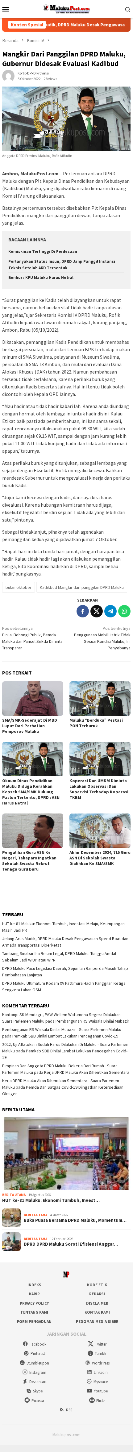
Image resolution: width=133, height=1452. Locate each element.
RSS (69, 1410)
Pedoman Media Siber (97, 1321)
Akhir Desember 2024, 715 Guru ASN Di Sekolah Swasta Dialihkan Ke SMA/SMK (100, 857)
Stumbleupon (38, 1363)
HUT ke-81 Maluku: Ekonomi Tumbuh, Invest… (51, 1200)
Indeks (34, 1285)
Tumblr (100, 1353)
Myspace (101, 1381)
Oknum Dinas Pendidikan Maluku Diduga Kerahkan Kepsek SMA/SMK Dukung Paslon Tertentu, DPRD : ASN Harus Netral (31, 792)
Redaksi (97, 1294)
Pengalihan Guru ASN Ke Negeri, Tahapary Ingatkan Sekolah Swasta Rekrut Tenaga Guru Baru (29, 860)
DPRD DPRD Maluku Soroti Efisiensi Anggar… (71, 1244)
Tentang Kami (34, 1312)
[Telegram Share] (110, 611)
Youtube (101, 1391)
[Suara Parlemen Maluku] (66, 8)
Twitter (100, 1344)
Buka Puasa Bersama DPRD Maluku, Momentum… (75, 1220)
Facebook (38, 1344)
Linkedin (101, 1372)
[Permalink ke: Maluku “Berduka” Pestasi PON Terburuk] (100, 698)
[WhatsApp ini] (124, 611)
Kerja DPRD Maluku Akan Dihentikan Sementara (86, 1072)
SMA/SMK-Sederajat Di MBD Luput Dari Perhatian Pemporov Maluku (29, 725)
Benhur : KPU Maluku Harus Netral (40, 277)
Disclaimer (97, 1303)
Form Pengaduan (34, 1321)
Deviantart (38, 1381)
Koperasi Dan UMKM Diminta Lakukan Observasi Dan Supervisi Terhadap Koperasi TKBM (98, 789)
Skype (38, 1391)
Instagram (37, 1372)
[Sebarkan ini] (83, 611)
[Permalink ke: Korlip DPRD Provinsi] (8, 75)
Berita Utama (14, 1195)
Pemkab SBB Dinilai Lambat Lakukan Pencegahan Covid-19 (65, 1036)
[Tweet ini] (96, 611)
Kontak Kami (97, 1312)
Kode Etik (97, 1285)
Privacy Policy (34, 1303)
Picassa (37, 1400)
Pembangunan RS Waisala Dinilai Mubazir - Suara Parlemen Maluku (61, 1029)
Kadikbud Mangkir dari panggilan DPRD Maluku (82, 587)
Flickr (100, 1400)
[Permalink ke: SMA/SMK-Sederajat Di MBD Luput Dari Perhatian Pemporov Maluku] (32, 698)
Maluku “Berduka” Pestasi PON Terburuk (96, 722)
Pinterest (38, 1353)
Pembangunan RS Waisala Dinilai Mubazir (92, 1021)
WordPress (101, 1363)
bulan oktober (18, 587)
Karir (34, 1294)
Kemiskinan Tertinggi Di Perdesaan (42, 251)
